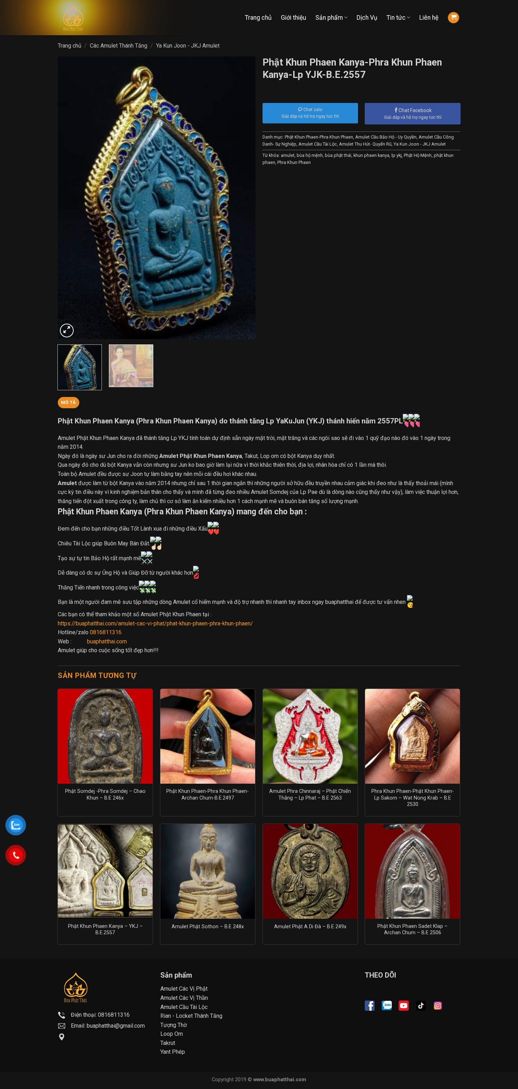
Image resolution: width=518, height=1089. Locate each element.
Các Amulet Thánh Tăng (118, 45)
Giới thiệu (293, 17)
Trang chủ (258, 17)
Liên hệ (428, 17)
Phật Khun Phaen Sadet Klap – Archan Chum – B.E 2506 (412, 929)
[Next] (242, 198)
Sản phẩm (329, 17)
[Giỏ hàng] (453, 18)
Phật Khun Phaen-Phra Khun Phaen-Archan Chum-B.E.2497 (207, 794)
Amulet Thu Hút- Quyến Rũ (365, 144)
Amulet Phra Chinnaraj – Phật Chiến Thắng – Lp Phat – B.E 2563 (310, 794)
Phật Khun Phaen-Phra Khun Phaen (319, 137)
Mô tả (68, 402)
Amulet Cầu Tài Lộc (317, 144)
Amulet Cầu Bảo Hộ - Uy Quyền (386, 137)
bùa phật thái (338, 155)
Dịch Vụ (367, 17)
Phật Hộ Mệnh (418, 155)
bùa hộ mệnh (310, 155)
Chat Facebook (415, 110)
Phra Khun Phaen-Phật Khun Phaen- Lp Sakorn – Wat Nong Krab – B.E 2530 (412, 797)
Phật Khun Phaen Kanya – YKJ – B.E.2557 (105, 929)
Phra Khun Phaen (294, 162)
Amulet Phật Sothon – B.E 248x (208, 927)
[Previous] (70, 198)
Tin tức (396, 17)
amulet (288, 155)
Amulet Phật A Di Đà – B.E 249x (310, 927)
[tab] (68, 402)
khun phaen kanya (371, 155)
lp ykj (396, 155)
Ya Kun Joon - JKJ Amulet (188, 45)
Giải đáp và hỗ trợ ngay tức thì (413, 117)
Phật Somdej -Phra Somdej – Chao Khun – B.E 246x (105, 794)
